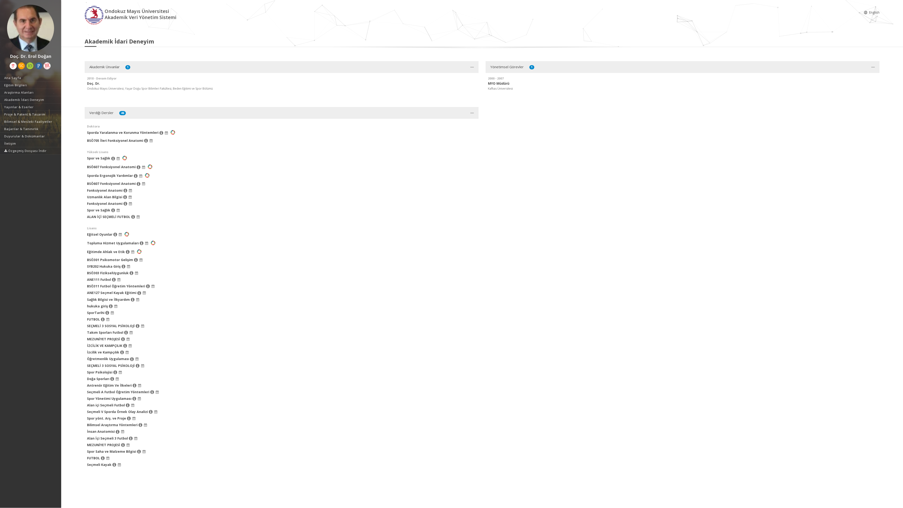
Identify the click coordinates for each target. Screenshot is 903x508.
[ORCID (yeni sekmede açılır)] (30, 65)
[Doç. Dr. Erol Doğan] (30, 28)
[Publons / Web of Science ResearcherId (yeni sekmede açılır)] (38, 65)
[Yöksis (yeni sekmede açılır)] (47, 65)
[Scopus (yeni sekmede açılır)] (21, 65)
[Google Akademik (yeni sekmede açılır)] (13, 65)
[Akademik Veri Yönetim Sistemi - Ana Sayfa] (95, 15)
